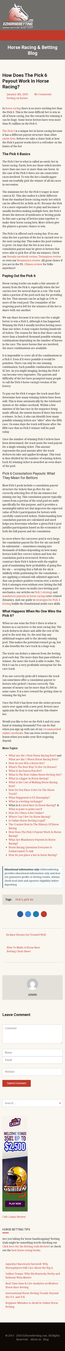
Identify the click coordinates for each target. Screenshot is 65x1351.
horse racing (13, 108)
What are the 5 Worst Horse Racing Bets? (33, 759)
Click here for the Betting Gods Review (25, 1246)
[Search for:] (32, 1103)
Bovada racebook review (22, 256)
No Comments (42, 94)
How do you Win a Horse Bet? (27, 763)
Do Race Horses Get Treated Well (26, 934)
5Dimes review (33, 264)
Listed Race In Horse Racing (37, 805)
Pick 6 (19, 899)
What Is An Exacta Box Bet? (25, 770)
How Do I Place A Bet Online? (26, 812)
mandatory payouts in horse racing (23, 596)
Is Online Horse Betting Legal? (27, 820)
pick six (28, 899)
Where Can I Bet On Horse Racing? (29, 816)
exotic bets (8, 138)
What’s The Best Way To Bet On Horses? (33, 767)
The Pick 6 (8, 131)
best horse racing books (26, 1250)
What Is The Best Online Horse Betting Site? (35, 774)
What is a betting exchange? (26, 801)
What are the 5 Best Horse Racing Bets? (32, 755)
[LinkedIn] (37, 914)
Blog (46, 1339)
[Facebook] (21, 914)
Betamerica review (28, 260)
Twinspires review (49, 256)
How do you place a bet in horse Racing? (33, 855)
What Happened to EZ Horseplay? (29, 797)
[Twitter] (29, 914)
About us (35, 1339)
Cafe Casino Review (14, 1216)
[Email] (44, 914)
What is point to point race (25, 809)
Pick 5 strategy (43, 592)
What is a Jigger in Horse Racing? (29, 778)
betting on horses (17, 98)
